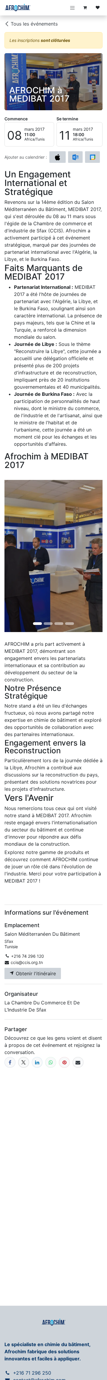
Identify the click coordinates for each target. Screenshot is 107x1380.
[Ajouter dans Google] (92, 157)
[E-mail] (78, 1062)
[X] (23, 1062)
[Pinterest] (64, 1062)
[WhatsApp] (50, 1062)
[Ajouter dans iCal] (57, 157)
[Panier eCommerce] (85, 8)
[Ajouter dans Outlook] (75, 157)
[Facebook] (9, 1062)
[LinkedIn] (37, 1062)
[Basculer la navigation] (72, 7)
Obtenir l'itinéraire (35, 973)
